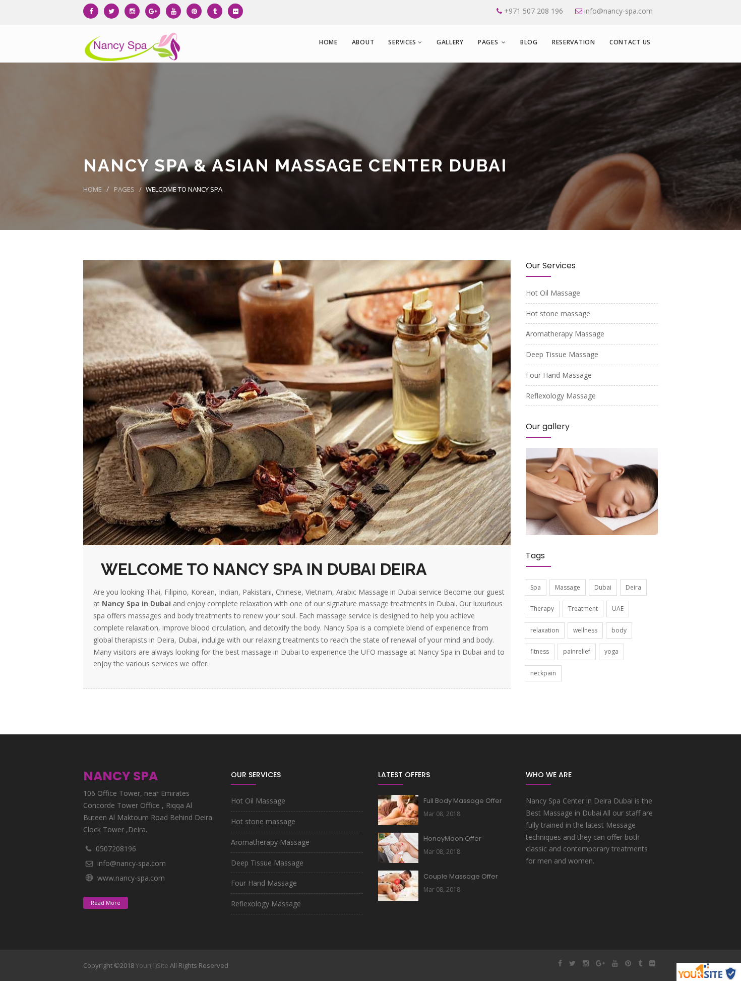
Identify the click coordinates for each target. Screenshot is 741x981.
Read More (105, 902)
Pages (489, 42)
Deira (633, 587)
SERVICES (402, 42)
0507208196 (116, 848)
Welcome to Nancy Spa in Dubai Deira (264, 569)
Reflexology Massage (561, 395)
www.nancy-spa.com (131, 878)
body (619, 630)
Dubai (602, 587)
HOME (328, 42)
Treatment (583, 608)
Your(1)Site (152, 965)
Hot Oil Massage (553, 293)
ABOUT (363, 42)
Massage (567, 587)
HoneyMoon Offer (452, 838)
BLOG (529, 42)
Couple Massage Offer (460, 876)
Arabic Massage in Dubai (377, 592)
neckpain (543, 673)
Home (92, 189)
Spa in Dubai (462, 652)
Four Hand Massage (559, 375)
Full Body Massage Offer (462, 800)
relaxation (544, 630)
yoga (611, 651)
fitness (539, 651)
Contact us (630, 42)
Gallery (450, 42)
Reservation (573, 42)
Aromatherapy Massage (565, 333)
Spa (535, 587)
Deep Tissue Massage (562, 354)
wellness (585, 630)
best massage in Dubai (263, 652)
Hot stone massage (558, 313)
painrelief (576, 651)
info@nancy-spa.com (618, 11)
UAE (618, 608)
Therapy (542, 608)
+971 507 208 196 (533, 11)
